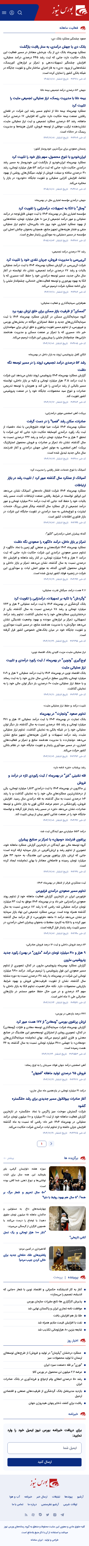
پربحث (58, 1277)
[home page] (69, 10)
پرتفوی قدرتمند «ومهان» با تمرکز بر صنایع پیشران (52, 839)
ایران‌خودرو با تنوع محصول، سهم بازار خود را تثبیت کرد (49, 157)
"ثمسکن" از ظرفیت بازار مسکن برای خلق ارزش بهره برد (49, 311)
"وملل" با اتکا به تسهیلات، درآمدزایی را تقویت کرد (52, 208)
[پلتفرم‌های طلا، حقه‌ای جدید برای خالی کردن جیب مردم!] (67, 1258)
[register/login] (11, 12)
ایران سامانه (37, 1540)
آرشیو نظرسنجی (50, 1504)
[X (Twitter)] (47, 1514)
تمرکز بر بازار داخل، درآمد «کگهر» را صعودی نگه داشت (50, 542)
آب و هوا (15, 1497)
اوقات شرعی (70, 1504)
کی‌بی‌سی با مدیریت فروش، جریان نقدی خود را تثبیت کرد (46, 260)
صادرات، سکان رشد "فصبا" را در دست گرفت (56, 421)
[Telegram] (62, 1514)
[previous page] (51, 1144)
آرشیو (80, 1497)
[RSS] (26, 1514)
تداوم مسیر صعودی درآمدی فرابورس (61, 891)
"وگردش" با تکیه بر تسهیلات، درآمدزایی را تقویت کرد (50, 598)
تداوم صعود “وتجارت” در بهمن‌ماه (63, 714)
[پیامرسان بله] (40, 1514)
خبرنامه (28, 1497)
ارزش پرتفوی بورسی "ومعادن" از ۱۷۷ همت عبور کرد (51, 1022)
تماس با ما (17, 1504)
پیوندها (69, 1497)
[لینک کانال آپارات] (33, 1514)
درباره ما (32, 1504)
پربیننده (73, 1277)
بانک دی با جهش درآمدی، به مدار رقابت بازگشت (53, 47)
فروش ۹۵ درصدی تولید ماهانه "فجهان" (59, 1073)
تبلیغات (56, 1497)
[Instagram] (55, 1514)
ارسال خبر (42, 1497)
